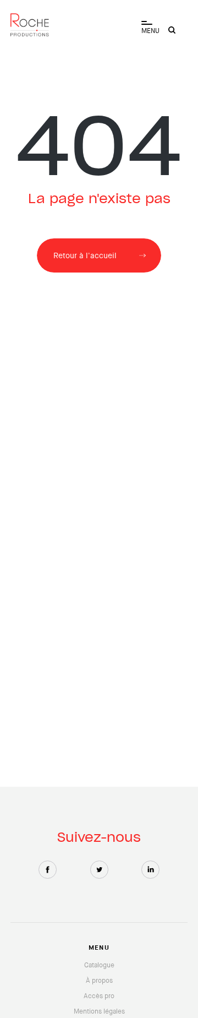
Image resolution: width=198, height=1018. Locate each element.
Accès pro (99, 996)
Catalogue (99, 965)
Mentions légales (99, 1011)
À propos (99, 980)
